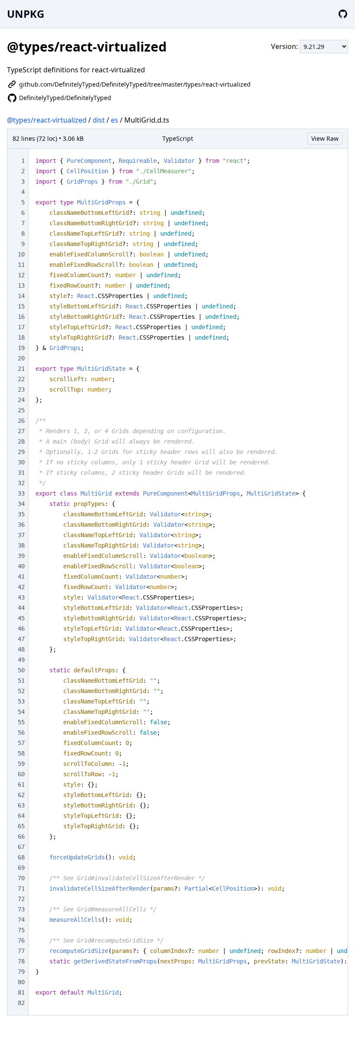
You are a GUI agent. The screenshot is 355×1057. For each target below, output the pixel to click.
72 (21, 898)
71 (21, 888)
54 (21, 711)
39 (21, 555)
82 (21, 1002)
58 (21, 753)
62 (21, 794)
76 (21, 940)
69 (21, 867)
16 (21, 316)
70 (21, 878)
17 (21, 327)
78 (21, 961)
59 (21, 763)
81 (21, 992)
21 (21, 368)
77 (21, 950)
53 (21, 701)
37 (21, 535)
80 (21, 982)
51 (21, 680)
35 (21, 514)
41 (21, 576)
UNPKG (25, 13)
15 (21, 306)
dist (99, 120)
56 (21, 732)
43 (21, 597)
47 (21, 638)
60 (21, 774)
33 (21, 493)
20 (21, 358)
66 (21, 836)
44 (21, 607)
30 (21, 462)
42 (21, 587)
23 (21, 389)
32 (21, 483)
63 (21, 805)
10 (21, 254)
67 (21, 846)
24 (21, 399)
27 (21, 431)
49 (21, 659)
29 (21, 451)
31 (21, 472)
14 (21, 295)
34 (21, 503)
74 (21, 919)
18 (21, 337)
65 (21, 826)
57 (21, 742)
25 (21, 410)
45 (21, 618)
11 (21, 264)
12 (21, 275)
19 (21, 347)
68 (21, 857)
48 (21, 649)
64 (21, 815)
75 (21, 930)
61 (21, 784)
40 (21, 566)
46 (21, 628)
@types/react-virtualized (47, 120)
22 (21, 379)
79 (21, 971)
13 (21, 285)
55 (21, 722)
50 (21, 670)
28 (21, 441)
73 (21, 909)
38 (21, 545)
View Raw (325, 138)
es (114, 120)
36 (21, 524)
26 (21, 420)
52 (21, 690)
